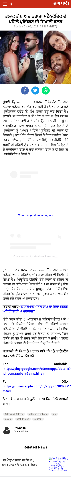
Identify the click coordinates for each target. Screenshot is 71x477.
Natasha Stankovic (38, 414)
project (8, 419)
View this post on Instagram (35, 215)
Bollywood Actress (14, 414)
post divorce (23, 419)
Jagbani (38, 419)
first (54, 414)
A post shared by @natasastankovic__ (35, 255)
